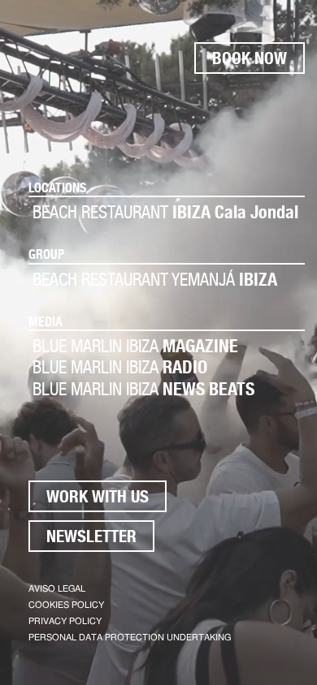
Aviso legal (56, 588)
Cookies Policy (66, 605)
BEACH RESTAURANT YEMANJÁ (155, 279)
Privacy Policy (65, 621)
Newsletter (91, 536)
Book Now (249, 58)
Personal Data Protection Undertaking (129, 637)
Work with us (97, 496)
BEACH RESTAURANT (165, 211)
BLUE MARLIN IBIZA (135, 345)
